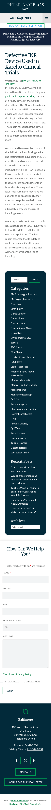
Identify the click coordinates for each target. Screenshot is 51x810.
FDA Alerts (17, 347)
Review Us (25, 772)
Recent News (18, 433)
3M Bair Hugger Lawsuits (24, 294)
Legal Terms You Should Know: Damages (23, 501)
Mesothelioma (18, 389)
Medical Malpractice (21, 380)
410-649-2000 (21, 18)
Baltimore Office (25, 738)
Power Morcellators (21, 413)
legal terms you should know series (23, 373)
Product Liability (19, 423)
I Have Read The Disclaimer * (23, 681)
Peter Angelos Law (19, 800)
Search (34, 280)
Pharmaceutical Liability (23, 409)
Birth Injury (17, 308)
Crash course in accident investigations (24, 469)
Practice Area (12, 620)
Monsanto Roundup (21, 394)
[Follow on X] (25, 760)
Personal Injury (19, 404)
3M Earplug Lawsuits (22, 299)
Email (7, 604)
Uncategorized (19, 447)
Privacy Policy (23, 674)
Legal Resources (19, 366)
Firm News (16, 352)
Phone (7, 588)
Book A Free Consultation (25, 25)
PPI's (13, 418)
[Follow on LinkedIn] (34, 760)
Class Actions (18, 323)
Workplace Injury (20, 452)
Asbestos (16, 303)
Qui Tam (15, 428)
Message (8, 636)
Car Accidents (18, 318)
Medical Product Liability (24, 384)
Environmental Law (21, 337)
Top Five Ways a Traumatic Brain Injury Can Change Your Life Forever (25, 491)
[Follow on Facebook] (17, 760)
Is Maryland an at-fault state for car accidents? (23, 510)
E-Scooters (17, 332)
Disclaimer (8, 674)
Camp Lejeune (18, 313)
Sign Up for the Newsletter (25, 782)
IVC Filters (16, 361)
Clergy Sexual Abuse (21, 328)
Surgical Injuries (19, 438)
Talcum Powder (19, 442)
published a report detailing (20, 96)
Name (7, 572)
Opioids (15, 399)
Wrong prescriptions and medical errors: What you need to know (24, 479)
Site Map (24, 804)
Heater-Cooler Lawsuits (23, 357)
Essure (14, 342)
